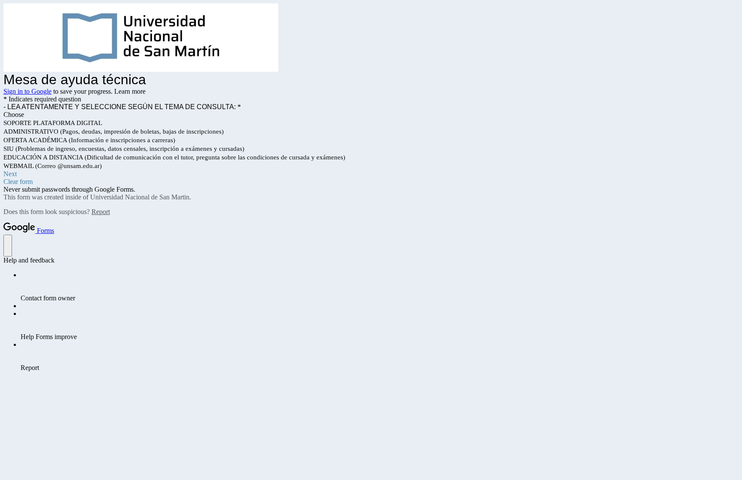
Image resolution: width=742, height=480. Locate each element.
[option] (371, 115)
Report (100, 211)
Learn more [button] (130, 91)
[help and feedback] (7, 246)
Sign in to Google (27, 91)
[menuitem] (380, 286)
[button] (371, 174)
